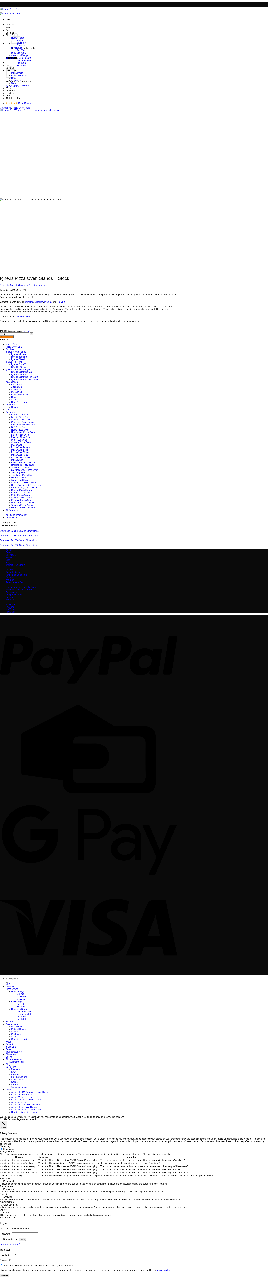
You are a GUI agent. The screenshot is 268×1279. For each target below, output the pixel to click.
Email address (8, 1255)
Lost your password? (10, 1244)
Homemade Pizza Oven (23, 432)
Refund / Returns (14, 572)
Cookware (16, 80)
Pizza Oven (17, 445)
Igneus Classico (19, 359)
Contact (9, 95)
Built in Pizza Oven (20, 417)
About (8, 550)
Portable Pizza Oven (21, 500)
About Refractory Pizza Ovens (26, 1104)
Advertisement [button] (7, 1202)
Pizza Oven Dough (20, 447)
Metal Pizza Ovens (20, 495)
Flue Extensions (19, 1077)
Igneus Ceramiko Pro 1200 (24, 379)
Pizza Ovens (12, 989)
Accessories (12, 382)
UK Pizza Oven (18, 477)
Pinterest (10, 612)
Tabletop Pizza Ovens (22, 505)
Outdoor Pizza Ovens (21, 497)
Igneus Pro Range (15, 362)
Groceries (10, 90)
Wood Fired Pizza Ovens (23, 508)
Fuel (8, 409)
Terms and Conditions (16, 575)
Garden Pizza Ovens (21, 490)
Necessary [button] (5, 1146)
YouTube (10, 609)
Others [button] (3, 1210)
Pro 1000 (21, 63)
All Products (12, 510)
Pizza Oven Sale (14, 347)
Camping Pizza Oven (21, 420)
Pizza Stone (17, 460)
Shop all (10, 33)
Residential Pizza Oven (22, 465)
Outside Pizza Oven (21, 442)
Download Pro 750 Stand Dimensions (18, 545)
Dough (14, 407)
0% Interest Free (14, 98)
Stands (14, 83)
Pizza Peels (17, 73)
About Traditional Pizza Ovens (26, 1099)
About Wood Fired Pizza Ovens (26, 1097)
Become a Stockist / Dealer (19, 589)
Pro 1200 (21, 65)
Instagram (10, 604)
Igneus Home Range (16, 352)
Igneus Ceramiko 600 (21, 372)
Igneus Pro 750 (18, 367)
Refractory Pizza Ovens (22, 502)
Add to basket (6, 337)
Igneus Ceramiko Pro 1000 (24, 377)
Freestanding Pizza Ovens (24, 487)
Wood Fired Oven (20, 480)
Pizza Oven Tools (19, 455)
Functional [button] (5, 1178)
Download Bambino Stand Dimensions (19, 531)
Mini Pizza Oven (19, 440)
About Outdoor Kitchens (23, 1094)
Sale (8, 30)
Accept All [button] (31, 1119)
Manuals (15, 1069)
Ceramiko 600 (24, 58)
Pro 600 (21, 50)
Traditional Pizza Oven (22, 475)
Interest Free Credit (20, 414)
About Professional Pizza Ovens (27, 1109)
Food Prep (16, 384)
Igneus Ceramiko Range (18, 369)
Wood (8, 88)
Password (5, 1234)
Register (4, 1275)
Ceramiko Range (19, 55)
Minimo (20, 994)
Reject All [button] (21, 1119)
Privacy (9, 577)
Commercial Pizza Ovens (23, 482)
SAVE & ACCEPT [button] (9, 1217)
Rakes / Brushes (19, 75)
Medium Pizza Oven (21, 437)
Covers (14, 78)
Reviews (10, 597)
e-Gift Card (11, 93)
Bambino (21, 43)
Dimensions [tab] (11, 517)
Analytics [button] (4, 1194)
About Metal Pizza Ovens (23, 1102)
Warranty (10, 580)
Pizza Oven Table (21, 108)
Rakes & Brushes (19, 394)
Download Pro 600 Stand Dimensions (18, 540)
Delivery (10, 570)
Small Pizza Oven (20, 467)
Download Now (22, 316)
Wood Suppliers (19, 1087)
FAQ (8, 562)
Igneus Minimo (18, 354)
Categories (5, 108)
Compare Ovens (14, 594)
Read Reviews (19, 103)
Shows (9, 557)
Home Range (17, 991)
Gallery (14, 1082)
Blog (8, 560)
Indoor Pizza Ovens (21, 492)
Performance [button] (6, 1186)
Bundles (10, 349)
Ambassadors (12, 592)
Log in (22, 1239)
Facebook (10, 607)
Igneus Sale (11, 344)
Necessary (8, 1149)
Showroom (11, 555)
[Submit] (7, 982)
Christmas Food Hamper (23, 422)
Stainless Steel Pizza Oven (24, 470)
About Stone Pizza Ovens (24, 1107)
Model (3, 331)
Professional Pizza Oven (23, 462)
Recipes (15, 1074)
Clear (26, 331)
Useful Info (11, 1067)
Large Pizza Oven (20, 435)
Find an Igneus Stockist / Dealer (21, 587)
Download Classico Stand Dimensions (19, 535)
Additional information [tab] (16, 515)
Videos (14, 1084)
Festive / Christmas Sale (23, 425)
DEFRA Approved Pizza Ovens (26, 485)
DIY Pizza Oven (19, 427)
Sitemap (10, 599)
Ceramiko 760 (24, 60)
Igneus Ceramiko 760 (21, 374)
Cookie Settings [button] (8, 1119)
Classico (21, 45)
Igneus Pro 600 (18, 364)
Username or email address (14, 1228)
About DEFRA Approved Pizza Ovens (29, 1092)
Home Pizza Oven (20, 430)
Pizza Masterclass (15, 1059)
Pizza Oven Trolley (20, 457)
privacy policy (163, 1270)
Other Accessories (20, 85)
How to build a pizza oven (24, 1112)
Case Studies (18, 1079)
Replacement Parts (15, 582)
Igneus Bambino (19, 357)
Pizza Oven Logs (19, 450)
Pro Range (16, 48)
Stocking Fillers (19, 472)
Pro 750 (21, 53)
